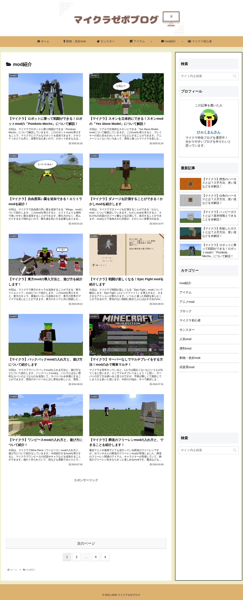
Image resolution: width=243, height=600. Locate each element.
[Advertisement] (86, 508)
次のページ (86, 543)
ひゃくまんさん (209, 132)
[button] (235, 76)
